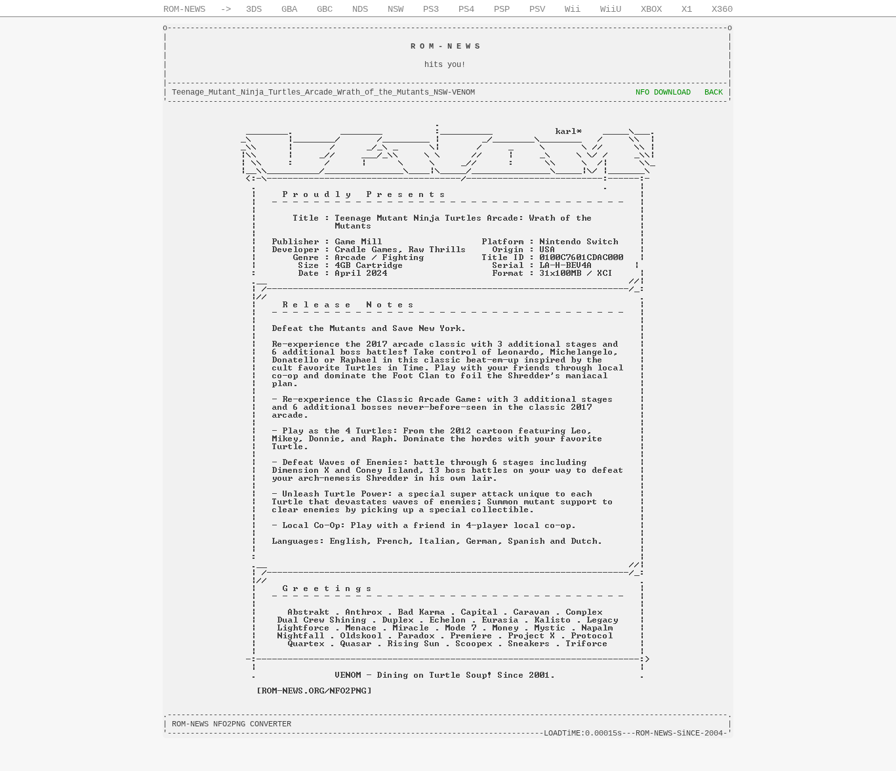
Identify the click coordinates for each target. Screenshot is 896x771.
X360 (722, 9)
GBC (325, 9)
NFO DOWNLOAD (663, 92)
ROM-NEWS (184, 9)
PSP (502, 9)
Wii (572, 9)
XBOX (651, 9)
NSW (395, 9)
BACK (713, 92)
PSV (537, 9)
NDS (360, 9)
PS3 (431, 9)
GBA (289, 9)
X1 (687, 9)
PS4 (466, 9)
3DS (254, 9)
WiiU (610, 9)
